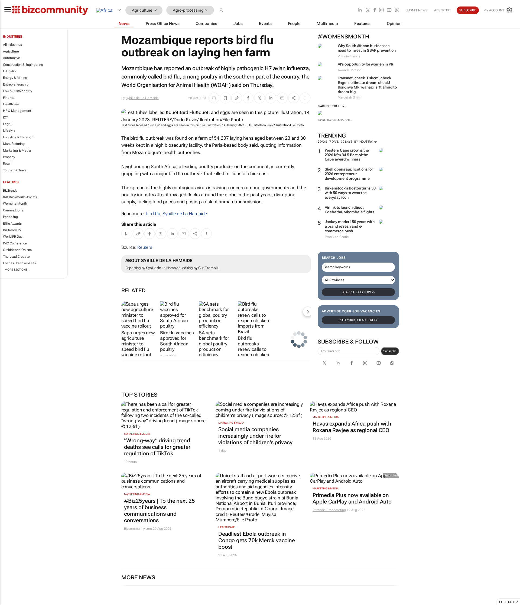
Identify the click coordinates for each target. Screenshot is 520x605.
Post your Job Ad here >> (358, 320)
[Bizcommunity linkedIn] (360, 10)
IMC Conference (15, 243)
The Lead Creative (16, 257)
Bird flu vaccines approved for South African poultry (177, 341)
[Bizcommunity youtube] (389, 10)
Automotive (11, 58)
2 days (322, 141)
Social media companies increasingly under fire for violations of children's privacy (255, 436)
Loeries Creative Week (19, 263)
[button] (222, 10)
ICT (5, 117)
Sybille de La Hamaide (142, 98)
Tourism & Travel (15, 170)
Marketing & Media (17, 150)
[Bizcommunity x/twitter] (368, 10)
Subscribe (389, 351)
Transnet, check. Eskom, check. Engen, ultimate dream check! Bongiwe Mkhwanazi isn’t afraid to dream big (367, 85)
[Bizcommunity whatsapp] (397, 10)
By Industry (363, 141)
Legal (7, 124)
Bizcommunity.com (138, 529)
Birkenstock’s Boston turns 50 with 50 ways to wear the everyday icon (350, 193)
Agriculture (11, 51)
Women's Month (15, 203)
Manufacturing (14, 144)
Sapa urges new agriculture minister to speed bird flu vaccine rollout (138, 344)
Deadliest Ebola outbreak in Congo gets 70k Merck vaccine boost (256, 540)
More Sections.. (17, 270)
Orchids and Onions (17, 250)
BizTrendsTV (12, 230)
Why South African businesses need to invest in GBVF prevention (367, 48)
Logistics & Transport (18, 137)
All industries (12, 45)
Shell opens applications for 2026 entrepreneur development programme (349, 174)
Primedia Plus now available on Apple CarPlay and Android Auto (352, 498)
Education (10, 71)
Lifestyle (9, 130)
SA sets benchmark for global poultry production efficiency (214, 344)
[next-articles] (308, 311)
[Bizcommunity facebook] (374, 10)
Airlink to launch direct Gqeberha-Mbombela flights (350, 209)
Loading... (10, 602)
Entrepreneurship (15, 84)
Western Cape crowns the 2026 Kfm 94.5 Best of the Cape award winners (347, 155)
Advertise (442, 10)
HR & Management (17, 111)
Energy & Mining (15, 78)
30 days (346, 141)
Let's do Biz (508, 602)
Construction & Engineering (23, 65)
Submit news (416, 10)
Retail (7, 163)
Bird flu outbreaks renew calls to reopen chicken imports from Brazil (253, 351)
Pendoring (10, 217)
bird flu (153, 213)
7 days (334, 141)
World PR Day (12, 236)
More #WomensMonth (335, 120)
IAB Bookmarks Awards (20, 197)
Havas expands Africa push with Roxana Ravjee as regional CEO (352, 426)
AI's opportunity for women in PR (366, 64)
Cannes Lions (13, 210)
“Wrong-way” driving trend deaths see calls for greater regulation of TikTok (157, 447)
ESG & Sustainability (17, 91)
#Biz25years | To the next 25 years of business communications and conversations (159, 511)
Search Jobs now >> (358, 292)
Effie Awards (12, 223)
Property (9, 157)
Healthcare (11, 104)
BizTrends (10, 190)
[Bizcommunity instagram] (381, 10)
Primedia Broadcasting (329, 510)
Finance (9, 98)
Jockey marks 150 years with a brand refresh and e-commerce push (350, 226)
